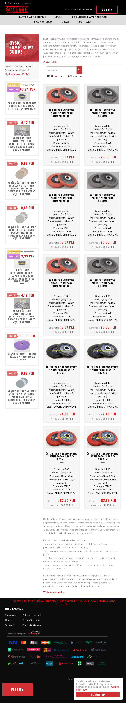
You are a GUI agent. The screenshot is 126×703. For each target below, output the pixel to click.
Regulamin (10, 625)
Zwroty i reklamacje (32, 625)
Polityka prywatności (32, 615)
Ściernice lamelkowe (15, 70)
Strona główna (25, 66)
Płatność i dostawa (31, 620)
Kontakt (85, 22)
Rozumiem (98, 695)
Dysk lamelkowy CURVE (17, 74)
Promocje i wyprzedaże (89, 17)
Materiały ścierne (32, 17)
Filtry (17, 690)
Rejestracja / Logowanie (18, 3)
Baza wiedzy (43, 22)
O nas (65, 22)
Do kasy (107, 9)
